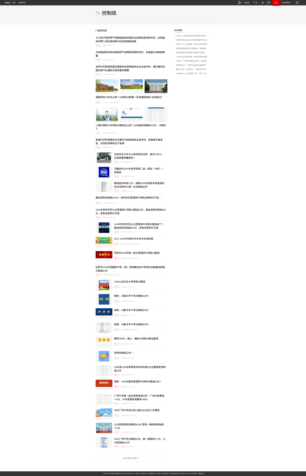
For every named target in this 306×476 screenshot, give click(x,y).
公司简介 (137, 473)
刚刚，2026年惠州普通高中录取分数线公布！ (138, 381)
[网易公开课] (247, 2)
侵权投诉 (201, 473)
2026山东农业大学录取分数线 (129, 281)
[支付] (263, 2)
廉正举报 (194, 473)
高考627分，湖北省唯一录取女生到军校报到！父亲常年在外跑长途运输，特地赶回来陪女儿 (193, 44)
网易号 (98, 45)
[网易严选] (255, 2)
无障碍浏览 (22, 2)
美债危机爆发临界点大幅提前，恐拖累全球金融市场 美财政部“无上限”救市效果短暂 (193, 48)
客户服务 (158, 473)
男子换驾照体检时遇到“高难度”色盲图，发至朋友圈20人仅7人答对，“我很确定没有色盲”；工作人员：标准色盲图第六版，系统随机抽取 (193, 52)
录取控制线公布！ (123, 352)
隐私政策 (165, 473)
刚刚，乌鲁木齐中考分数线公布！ (132, 296)
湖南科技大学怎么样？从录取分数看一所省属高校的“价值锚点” (129, 97)
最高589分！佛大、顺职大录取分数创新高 (136, 338)
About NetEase (128, 473)
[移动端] (240, 2)
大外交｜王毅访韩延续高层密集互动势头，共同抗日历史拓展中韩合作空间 (193, 36)
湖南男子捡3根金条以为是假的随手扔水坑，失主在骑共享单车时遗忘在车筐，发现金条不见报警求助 (193, 40)
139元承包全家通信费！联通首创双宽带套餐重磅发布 (193, 57)
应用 (13, 2)
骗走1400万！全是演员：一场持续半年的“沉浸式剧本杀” (193, 69)
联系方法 (144, 473)
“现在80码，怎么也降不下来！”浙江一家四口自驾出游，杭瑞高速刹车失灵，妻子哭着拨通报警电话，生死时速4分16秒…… (193, 73)
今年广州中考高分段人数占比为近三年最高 (137, 410)
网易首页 (8, 2)
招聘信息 (151, 473)
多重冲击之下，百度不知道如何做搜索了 (191, 65)
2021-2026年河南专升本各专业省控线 (133, 238)
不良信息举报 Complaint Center (179, 473)
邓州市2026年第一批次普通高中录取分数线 (137, 253)
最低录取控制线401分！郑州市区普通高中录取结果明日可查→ (128, 197)
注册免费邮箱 (286, 2)
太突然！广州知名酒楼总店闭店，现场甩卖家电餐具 (193, 61)
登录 (276, 2)
